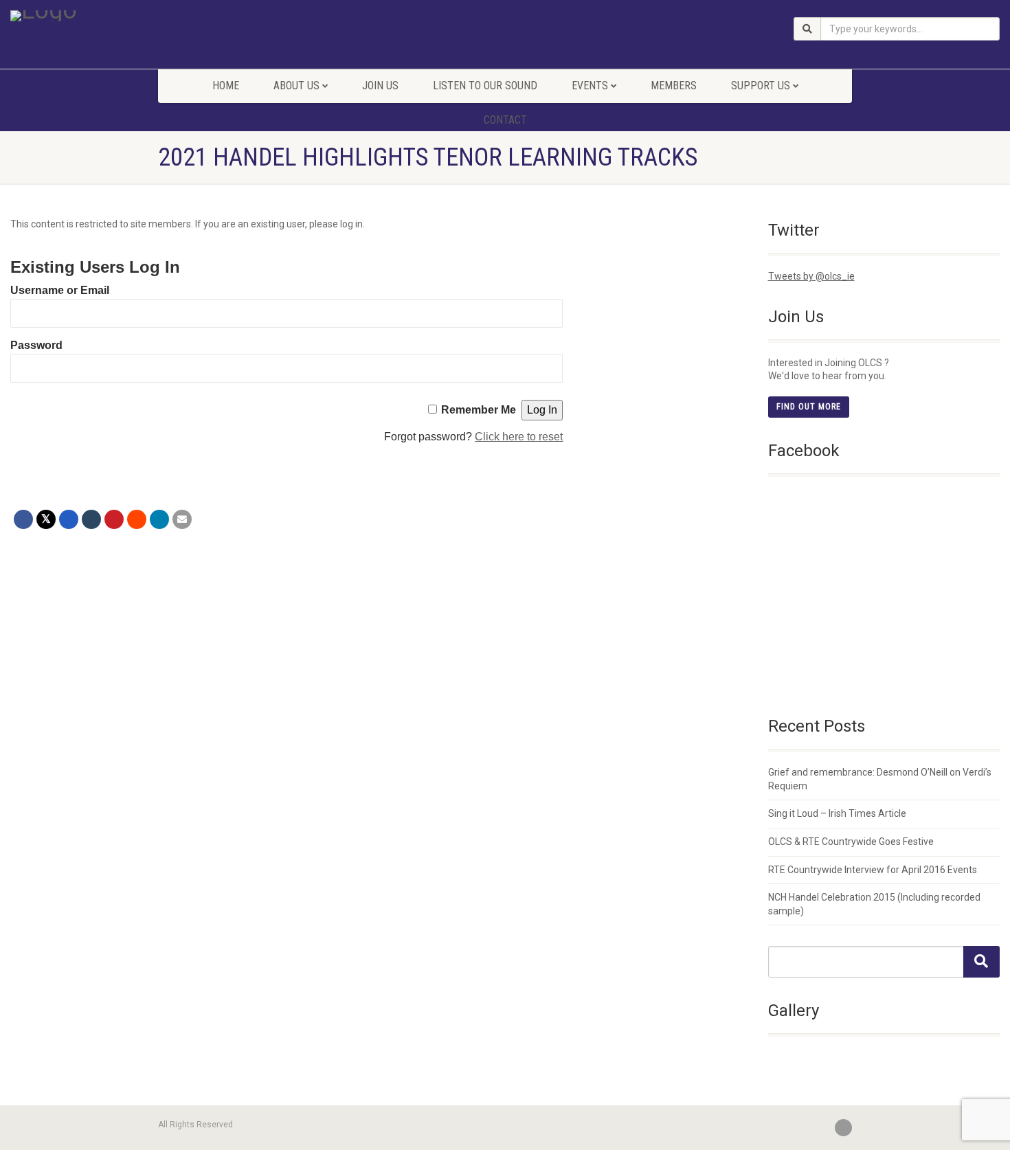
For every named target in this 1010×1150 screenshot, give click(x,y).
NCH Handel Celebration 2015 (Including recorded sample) (874, 904)
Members (674, 85)
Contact (505, 119)
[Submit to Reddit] (136, 519)
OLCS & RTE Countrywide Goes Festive (851, 841)
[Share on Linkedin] (159, 519)
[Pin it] (114, 519)
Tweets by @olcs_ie (811, 276)
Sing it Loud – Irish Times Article (837, 813)
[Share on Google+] (68, 519)
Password (36, 345)
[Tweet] (46, 519)
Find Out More (808, 406)
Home (225, 85)
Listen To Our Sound (485, 85)
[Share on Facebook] (23, 519)
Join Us (380, 85)
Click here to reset (519, 436)
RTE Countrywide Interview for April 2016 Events (872, 869)
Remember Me (478, 410)
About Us (296, 85)
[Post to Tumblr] (91, 519)
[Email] (182, 519)
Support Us (760, 85)
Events (590, 85)
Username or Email (59, 290)
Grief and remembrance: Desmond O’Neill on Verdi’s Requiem (879, 779)
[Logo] (168, 15)
